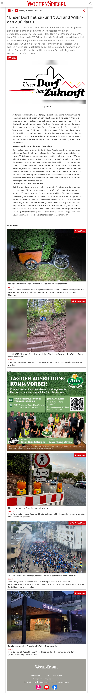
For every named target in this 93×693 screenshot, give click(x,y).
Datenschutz (37, 679)
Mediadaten (57, 675)
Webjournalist (63, 682)
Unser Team (35, 675)
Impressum (49, 679)
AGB (59, 679)
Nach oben (13, 225)
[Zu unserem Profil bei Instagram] (38, 687)
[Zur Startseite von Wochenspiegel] (46, 3)
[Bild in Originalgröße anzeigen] (46, 82)
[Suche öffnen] (90, 3)
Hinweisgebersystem (47, 682)
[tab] (12, 58)
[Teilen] (84, 10)
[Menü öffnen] (2, 3)
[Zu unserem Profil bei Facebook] (54, 687)
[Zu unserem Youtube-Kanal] (46, 687)
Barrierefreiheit (30, 682)
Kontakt (46, 675)
